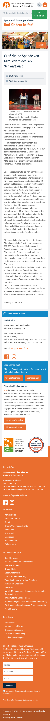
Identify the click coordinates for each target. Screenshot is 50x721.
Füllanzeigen (10, 544)
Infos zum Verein (12, 518)
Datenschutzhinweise (30, 700)
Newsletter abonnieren (15, 427)
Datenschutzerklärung (14, 626)
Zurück (41, 45)
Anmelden (9, 685)
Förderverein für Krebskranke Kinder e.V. (20, 13)
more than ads (17, 717)
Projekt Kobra (11, 609)
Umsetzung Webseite (14, 630)
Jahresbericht (11, 529)
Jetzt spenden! (14, 378)
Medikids (9, 587)
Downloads (10, 533)
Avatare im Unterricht (14, 584)
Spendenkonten (33, 378)
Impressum (10, 622)
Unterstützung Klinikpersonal (17, 598)
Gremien (8, 522)
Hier (6, 390)
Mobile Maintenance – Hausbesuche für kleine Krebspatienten (25, 592)
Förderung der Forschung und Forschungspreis (25, 605)
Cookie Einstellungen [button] (14, 637)
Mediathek (9, 537)
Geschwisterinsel (12, 573)
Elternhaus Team (12, 565)
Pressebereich (11, 540)
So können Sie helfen (14, 420)
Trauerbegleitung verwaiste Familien (21, 580)
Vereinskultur (10, 515)
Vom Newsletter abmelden (12, 700)
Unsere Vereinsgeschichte (16, 526)
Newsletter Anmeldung (15, 634)
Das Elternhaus (11, 558)
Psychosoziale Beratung (15, 576)
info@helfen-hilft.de (19, 348)
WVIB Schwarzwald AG (18, 81)
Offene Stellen (11, 569)
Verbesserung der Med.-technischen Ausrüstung (26, 601)
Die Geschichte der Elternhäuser (19, 561)
